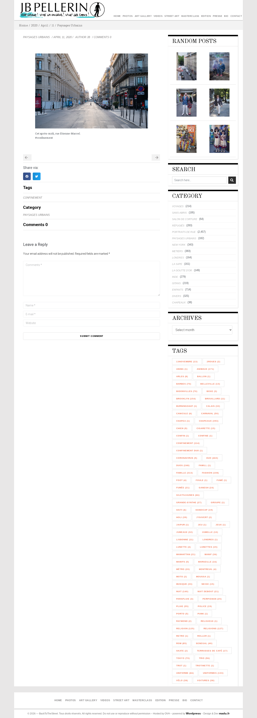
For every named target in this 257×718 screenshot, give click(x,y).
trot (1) (181, 665)
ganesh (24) (206, 488)
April (44, 25)
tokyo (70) (183, 658)
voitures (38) (205, 680)
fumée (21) (183, 488)
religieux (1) (209, 621)
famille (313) (184, 473)
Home (117, 16)
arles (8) (182, 376)
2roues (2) (213, 362)
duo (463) (212, 458)
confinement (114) (188, 443)
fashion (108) (210, 473)
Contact (236, 16)
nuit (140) (182, 591)
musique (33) (184, 584)
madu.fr (224, 713)
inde (175, 277)
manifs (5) (182, 562)
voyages (178, 206)
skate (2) (182, 651)
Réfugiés (178, 225)
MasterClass (190, 16)
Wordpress (193, 713)
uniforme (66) (185, 673)
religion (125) (185, 628)
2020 (34, 25)
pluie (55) (182, 606)
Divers (176, 296)
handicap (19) (204, 510)
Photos (128, 16)
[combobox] (199, 180)
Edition (206, 16)
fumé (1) (222, 480)
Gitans (176, 283)
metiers (177, 251)
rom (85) (181, 643)
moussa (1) (203, 577)
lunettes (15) (208, 547)
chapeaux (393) (208, 421)
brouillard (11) (215, 399)
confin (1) (182, 436)
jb (88, 37)
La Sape (177, 264)
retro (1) (182, 636)
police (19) (205, 606)
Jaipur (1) (182, 525)
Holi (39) (181, 517)
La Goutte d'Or (182, 270)
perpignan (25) (212, 599)
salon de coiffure (184, 219)
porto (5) (182, 614)
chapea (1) (183, 421)
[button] (27, 176)
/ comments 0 (101, 37)
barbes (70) (183, 384)
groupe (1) (218, 502)
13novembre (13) (187, 362)
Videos (158, 16)
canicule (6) (184, 413)
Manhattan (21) (185, 554)
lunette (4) (183, 547)
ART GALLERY (143, 16)
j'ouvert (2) (204, 517)
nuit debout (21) (208, 591)
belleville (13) (210, 384)
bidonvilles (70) (186, 391)
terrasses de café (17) (212, 651)
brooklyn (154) (186, 399)
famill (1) (205, 465)
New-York (178, 244)
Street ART (171, 16)
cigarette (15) (206, 428)
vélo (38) (182, 680)
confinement (32, 197)
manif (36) (211, 554)
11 (53, 25)
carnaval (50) (210, 413)
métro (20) (183, 569)
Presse (217, 16)
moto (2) (181, 577)
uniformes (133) (213, 673)
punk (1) (203, 614)
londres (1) (210, 539)
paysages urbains (69, 25)
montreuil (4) (207, 569)
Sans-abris (179, 212)
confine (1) (205, 436)
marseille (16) (207, 562)
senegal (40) (204, 643)
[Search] (232, 180)
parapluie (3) (184, 599)
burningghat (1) (186, 406)
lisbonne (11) (184, 539)
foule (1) (201, 480)
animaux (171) (205, 369)
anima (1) (182, 369)
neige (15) (208, 584)
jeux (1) (221, 525)
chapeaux (179, 302)
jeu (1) (202, 525)
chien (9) (181, 428)
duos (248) (183, 465)
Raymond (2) (184, 621)
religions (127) (213, 628)
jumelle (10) (210, 532)
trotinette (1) (205, 665)
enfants (177, 289)
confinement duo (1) (189, 450)
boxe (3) (212, 391)
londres (178, 257)
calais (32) (213, 406)
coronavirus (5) (186, 458)
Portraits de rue (184, 232)
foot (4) (181, 480)
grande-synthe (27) (189, 502)
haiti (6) (181, 510)
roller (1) (204, 636)
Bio (226, 16)
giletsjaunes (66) (188, 495)
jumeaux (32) (184, 532)
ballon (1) (203, 376)
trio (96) (204, 658)
